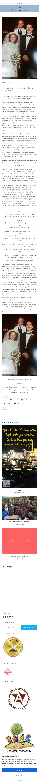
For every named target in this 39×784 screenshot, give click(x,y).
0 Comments (8, 90)
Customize (19, 775)
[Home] (12, 10)
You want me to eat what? (19, 556)
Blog (26, 10)
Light (19, 490)
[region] (19, 768)
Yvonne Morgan (9, 88)
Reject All (19, 780)
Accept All (19, 770)
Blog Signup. (29, 627)
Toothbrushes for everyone (19, 522)
